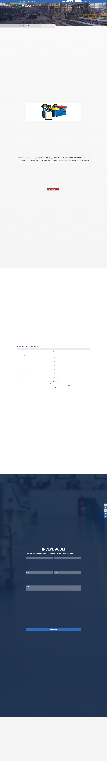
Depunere (53, 629)
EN (86, 1)
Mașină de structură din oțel (33, 25)
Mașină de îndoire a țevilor (49, 25)
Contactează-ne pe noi (78, 1)
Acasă (22, 25)
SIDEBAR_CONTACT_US (53, 189)
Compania (70, 1)
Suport (63, 1)
